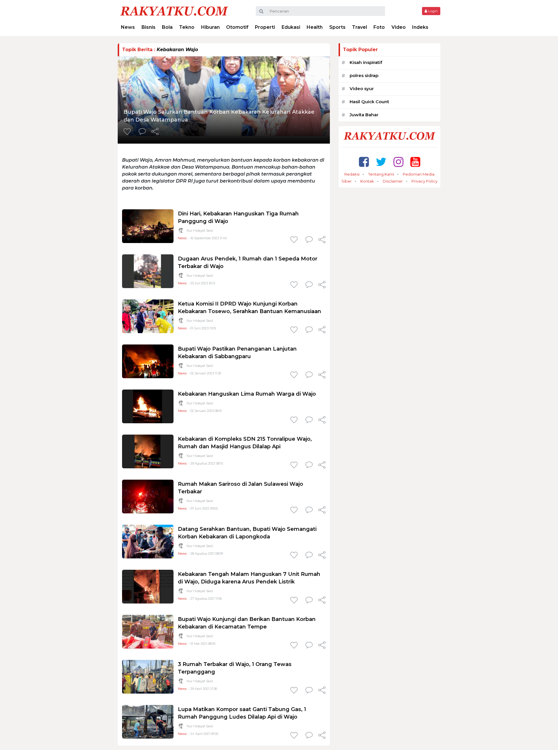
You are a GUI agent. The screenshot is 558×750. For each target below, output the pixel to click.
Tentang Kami (381, 174)
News (128, 27)
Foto (379, 27)
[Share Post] (155, 132)
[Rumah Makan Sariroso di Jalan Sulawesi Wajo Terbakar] (148, 496)
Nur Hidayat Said (200, 230)
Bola (167, 27)
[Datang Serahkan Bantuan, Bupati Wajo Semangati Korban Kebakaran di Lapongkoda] (148, 541)
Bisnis (148, 27)
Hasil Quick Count (369, 101)
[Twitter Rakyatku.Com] (381, 162)
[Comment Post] (142, 132)
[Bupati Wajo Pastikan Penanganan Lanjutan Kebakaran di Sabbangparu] (148, 361)
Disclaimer (393, 181)
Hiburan (210, 27)
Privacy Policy (424, 181)
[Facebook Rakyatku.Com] (364, 162)
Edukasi (291, 27)
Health (315, 27)
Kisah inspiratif (366, 62)
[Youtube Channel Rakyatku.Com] (415, 162)
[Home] (174, 10)
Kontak (367, 181)
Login (432, 11)
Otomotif (237, 27)
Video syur (362, 88)
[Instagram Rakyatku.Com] (398, 162)
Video (398, 27)
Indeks (420, 27)
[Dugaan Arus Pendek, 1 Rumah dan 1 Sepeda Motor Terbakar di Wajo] (148, 271)
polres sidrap (364, 75)
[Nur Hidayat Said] (181, 231)
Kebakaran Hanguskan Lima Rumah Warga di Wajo (247, 394)
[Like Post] (128, 132)
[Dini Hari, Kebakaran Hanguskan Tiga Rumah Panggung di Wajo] (148, 225)
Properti (265, 27)
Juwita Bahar (364, 114)
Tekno (186, 27)
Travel (359, 27)
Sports (337, 27)
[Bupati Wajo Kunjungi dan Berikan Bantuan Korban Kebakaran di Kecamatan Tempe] (148, 631)
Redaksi (352, 174)
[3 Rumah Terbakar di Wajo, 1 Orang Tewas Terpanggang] (148, 676)
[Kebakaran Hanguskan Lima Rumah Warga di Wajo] (148, 406)
